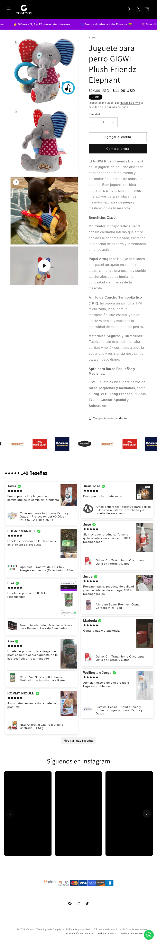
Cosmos (31, 929)
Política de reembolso (134, 929)
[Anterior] (10, 814)
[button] (8, 9)
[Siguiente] (147, 814)
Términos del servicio (106, 929)
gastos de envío (130, 102)
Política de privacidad (78, 929)
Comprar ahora (117, 148)
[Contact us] (149, 935)
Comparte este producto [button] (110, 418)
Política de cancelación (134, 933)
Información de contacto (79, 933)
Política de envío (107, 933)
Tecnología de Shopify (48, 929)
